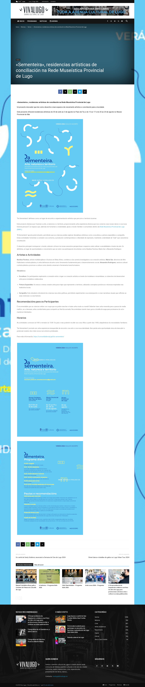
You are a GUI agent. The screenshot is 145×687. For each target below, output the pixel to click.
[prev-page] (17, 598)
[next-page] (20, 598)
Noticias (43, 21)
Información (45, 1)
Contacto (53, 1)
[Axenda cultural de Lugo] (60, 640)
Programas (32, 21)
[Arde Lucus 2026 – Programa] (95, 576)
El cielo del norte (48, 685)
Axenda (54, 21)
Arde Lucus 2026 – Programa (94, 585)
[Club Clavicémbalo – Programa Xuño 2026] (72, 576)
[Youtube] (122, 21)
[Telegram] (80, 92)
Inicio (21, 21)
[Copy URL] (85, 92)
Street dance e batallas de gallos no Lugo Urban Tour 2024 (108, 557)
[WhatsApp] (70, 92)
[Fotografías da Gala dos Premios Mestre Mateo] (21, 642)
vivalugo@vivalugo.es (60, 676)
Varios (29, 27)
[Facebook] (107, 21)
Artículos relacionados (24, 565)
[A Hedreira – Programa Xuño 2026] (49, 576)
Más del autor (39, 565)
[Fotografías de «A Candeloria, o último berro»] (21, 632)
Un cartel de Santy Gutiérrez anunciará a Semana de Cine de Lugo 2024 (40, 557)
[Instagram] (111, 21)
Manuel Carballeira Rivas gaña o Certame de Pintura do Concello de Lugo (26, 587)
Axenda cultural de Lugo (75, 637)
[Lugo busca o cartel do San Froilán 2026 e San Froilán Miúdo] (60, 619)
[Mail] (114, 21)
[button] (126, 21)
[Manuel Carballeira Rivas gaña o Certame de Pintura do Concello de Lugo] (26, 576)
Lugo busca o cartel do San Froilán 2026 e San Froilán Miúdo (76, 618)
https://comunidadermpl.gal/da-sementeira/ (49, 337)
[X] (118, 21)
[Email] (75, 92)
